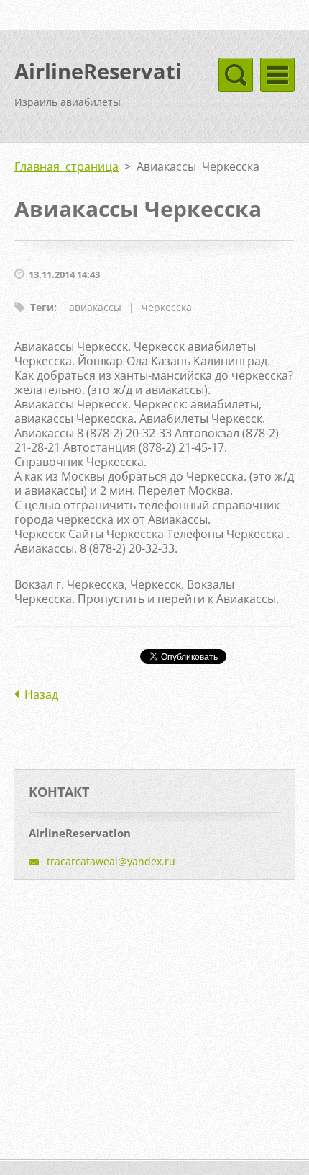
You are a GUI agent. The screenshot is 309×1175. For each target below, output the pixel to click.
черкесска (167, 307)
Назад (41, 694)
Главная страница (66, 166)
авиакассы (95, 307)
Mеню (277, 75)
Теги (42, 307)
